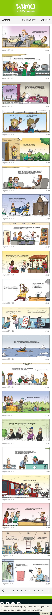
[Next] (48, 591)
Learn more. (35, 610)
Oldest (44, 19)
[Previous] (3, 591)
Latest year (28, 19)
